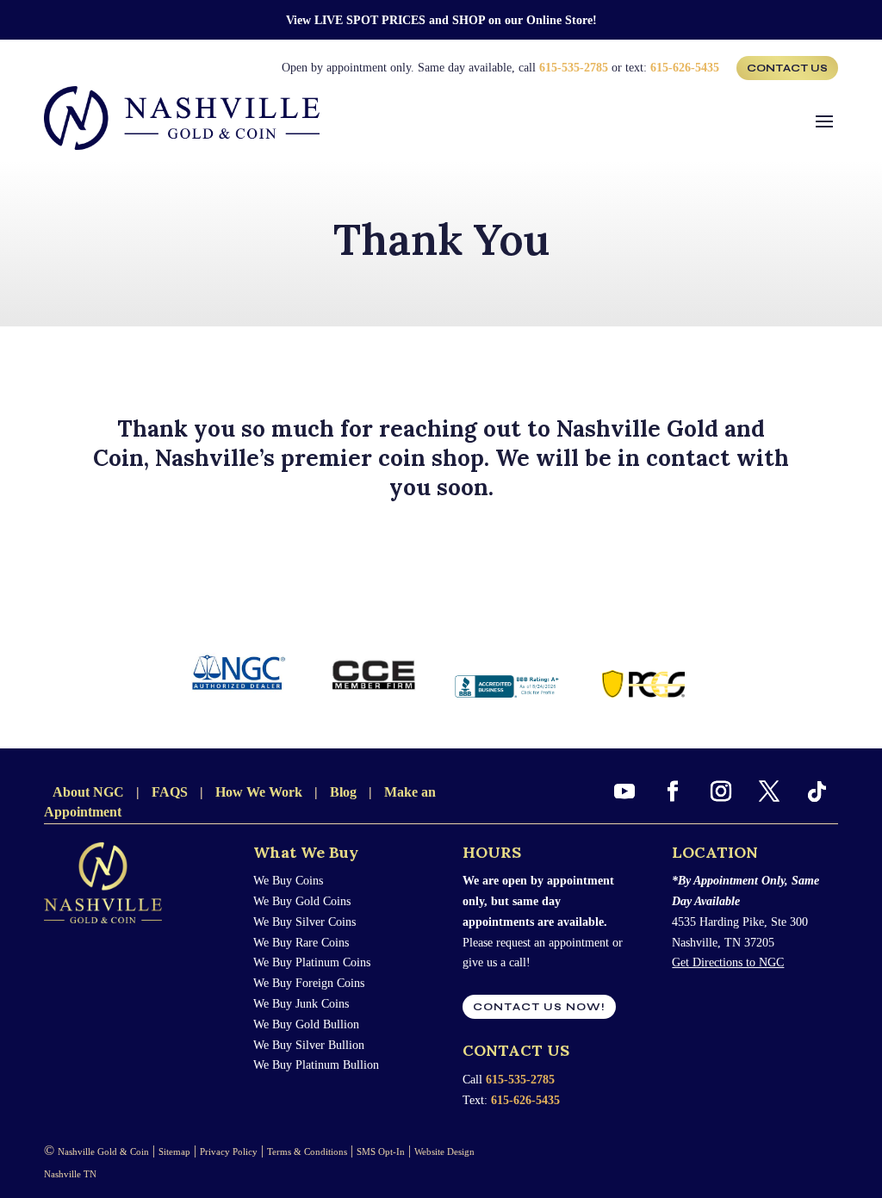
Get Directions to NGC (728, 962)
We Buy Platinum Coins (311, 962)
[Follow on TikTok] (817, 791)
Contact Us (787, 68)
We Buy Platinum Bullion (316, 1064)
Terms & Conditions (307, 1151)
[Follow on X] (769, 791)
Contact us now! (539, 1007)
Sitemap (174, 1151)
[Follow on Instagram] (721, 791)
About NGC (88, 792)
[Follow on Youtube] (624, 791)
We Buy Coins (288, 880)
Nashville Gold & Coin (103, 1151)
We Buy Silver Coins (304, 922)
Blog (343, 792)
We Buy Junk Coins (301, 1003)
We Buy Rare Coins (301, 942)
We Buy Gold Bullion (306, 1024)
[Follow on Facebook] (672, 791)
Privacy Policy (229, 1151)
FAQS (170, 792)
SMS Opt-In (381, 1151)
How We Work (258, 792)
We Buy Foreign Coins (308, 983)
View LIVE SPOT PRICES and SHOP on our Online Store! (441, 20)
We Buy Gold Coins (302, 901)
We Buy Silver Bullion (308, 1045)
